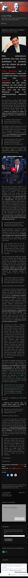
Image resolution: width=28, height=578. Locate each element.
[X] (6, 552)
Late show (13, 486)
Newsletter (5, 526)
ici (6, 87)
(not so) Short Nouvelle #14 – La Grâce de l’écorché (7, 494)
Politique (24, 484)
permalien (16, 487)
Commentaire (19, 518)
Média (17, 486)
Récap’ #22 (22, 492)
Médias (19, 484)
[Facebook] (3, 552)
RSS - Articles (5, 563)
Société (3, 486)
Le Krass (15, 31)
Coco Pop (6, 16)
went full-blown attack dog (11, 386)
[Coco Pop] (14, 7)
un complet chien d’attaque (13, 373)
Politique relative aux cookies (16, 570)
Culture (16, 484)
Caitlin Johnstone (9, 71)
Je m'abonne (8, 539)
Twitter (10, 468)
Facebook (18, 468)
